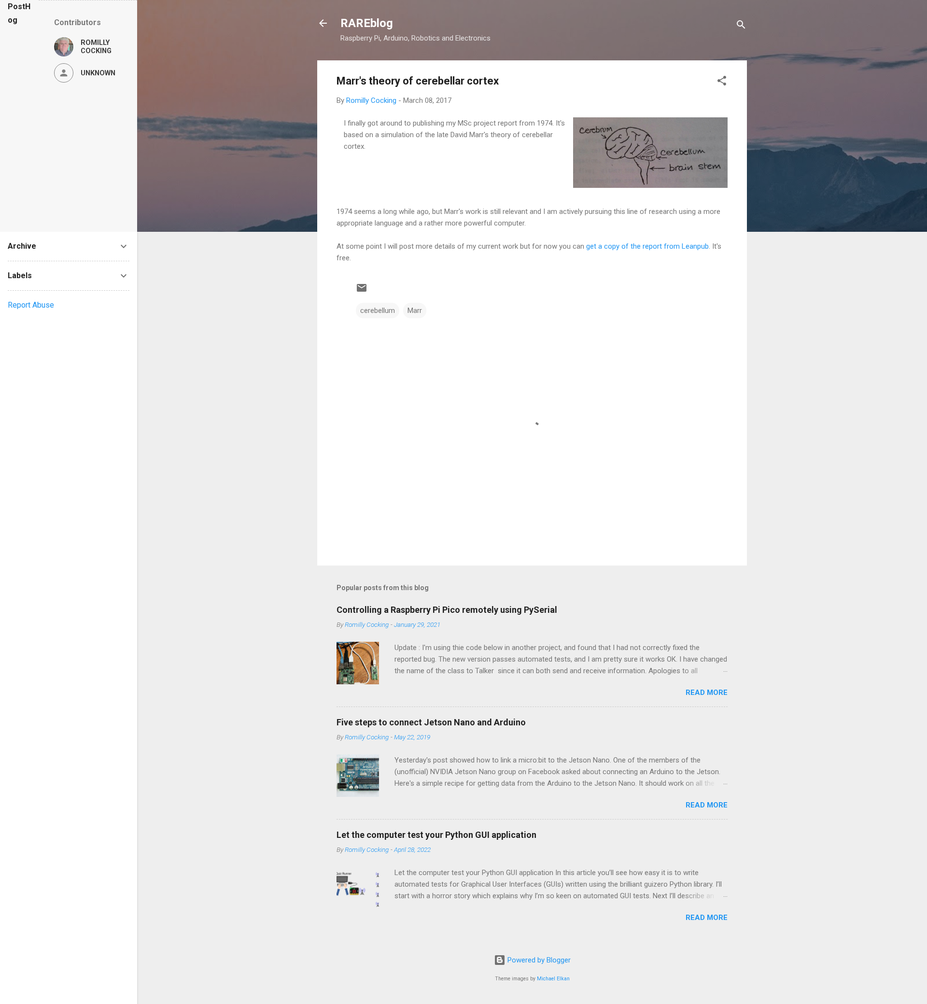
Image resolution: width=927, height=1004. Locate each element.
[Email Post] (361, 291)
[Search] (741, 26)
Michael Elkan (553, 979)
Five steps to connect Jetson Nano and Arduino (431, 722)
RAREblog (366, 23)
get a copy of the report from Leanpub (647, 246)
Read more (707, 692)
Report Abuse (31, 305)
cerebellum (377, 310)
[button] (722, 82)
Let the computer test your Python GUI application (436, 835)
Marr (414, 310)
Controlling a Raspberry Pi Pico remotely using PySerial (447, 610)
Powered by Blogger (538, 960)
